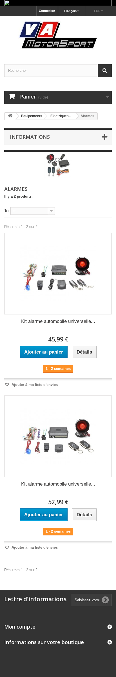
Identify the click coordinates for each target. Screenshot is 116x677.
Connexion (47, 10)
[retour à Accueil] (10, 116)
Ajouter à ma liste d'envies (34, 385)
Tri (6, 210)
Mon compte (19, 626)
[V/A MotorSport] (58, 35)
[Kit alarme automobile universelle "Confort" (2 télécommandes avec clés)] (58, 436)
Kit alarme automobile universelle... (58, 321)
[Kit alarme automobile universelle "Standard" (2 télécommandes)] (58, 274)
